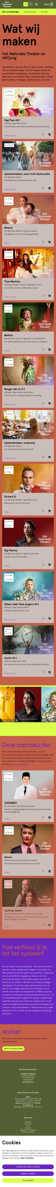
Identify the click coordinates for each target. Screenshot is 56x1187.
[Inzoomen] (16, 720)
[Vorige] (43, 728)
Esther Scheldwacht (20, 764)
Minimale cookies (28, 1174)
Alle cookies (28, 1180)
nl (25, 4)
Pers (28, 1126)
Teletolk (37, 1103)
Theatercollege (10, 189)
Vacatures (28, 1122)
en (30, 4)
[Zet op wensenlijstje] (43, 134)
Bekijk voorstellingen (13, 1049)
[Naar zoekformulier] (36, 4)
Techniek (28, 1128)
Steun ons (28, 1124)
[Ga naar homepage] (7, 4)
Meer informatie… (28, 1158)
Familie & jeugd (10, 136)
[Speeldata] (49, 134)
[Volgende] (51, 728)
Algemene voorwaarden (28, 1130)
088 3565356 (28, 1080)
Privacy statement (28, 1132)
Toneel (7, 243)
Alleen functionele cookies (28, 1167)
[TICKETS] (49, 188)
